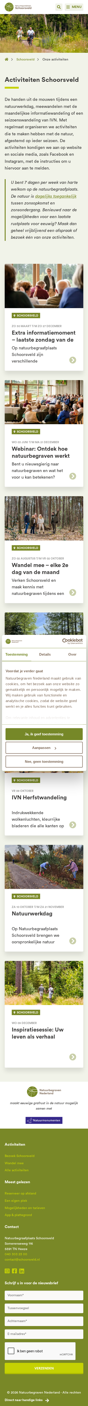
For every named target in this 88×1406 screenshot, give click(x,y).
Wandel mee (14, 1163)
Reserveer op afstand (20, 1193)
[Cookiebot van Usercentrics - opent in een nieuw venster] (63, 641)
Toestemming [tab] (16, 654)
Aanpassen (41, 748)
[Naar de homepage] (8, 59)
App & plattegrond (18, 1215)
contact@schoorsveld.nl (22, 1259)
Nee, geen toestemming (44, 761)
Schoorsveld (25, 59)
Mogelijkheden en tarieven (25, 1208)
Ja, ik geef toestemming (44, 734)
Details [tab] (45, 654)
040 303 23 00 (16, 1254)
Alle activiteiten (17, 1170)
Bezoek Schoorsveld (19, 1156)
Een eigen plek (16, 1200)
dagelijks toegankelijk (56, 196)
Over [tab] (72, 654)
